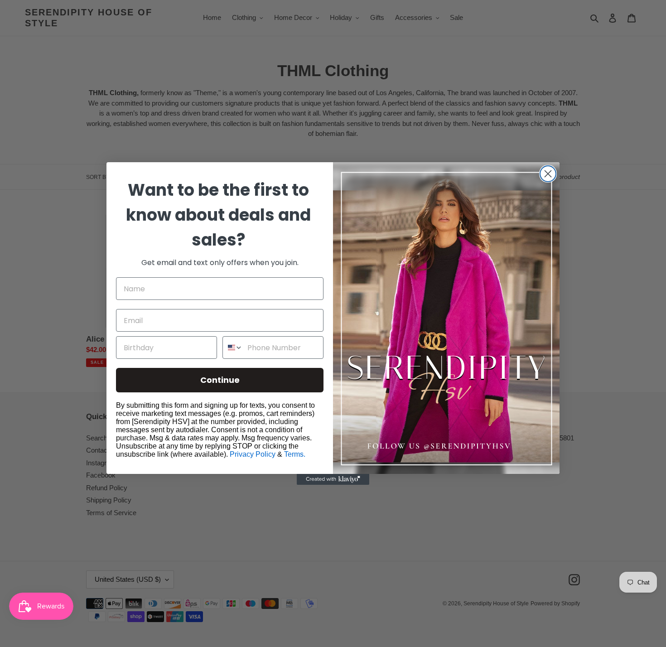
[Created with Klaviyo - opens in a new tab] (333, 479)
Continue (220, 380)
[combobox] (233, 347)
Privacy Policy (252, 454)
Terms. (294, 454)
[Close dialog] (548, 174)
